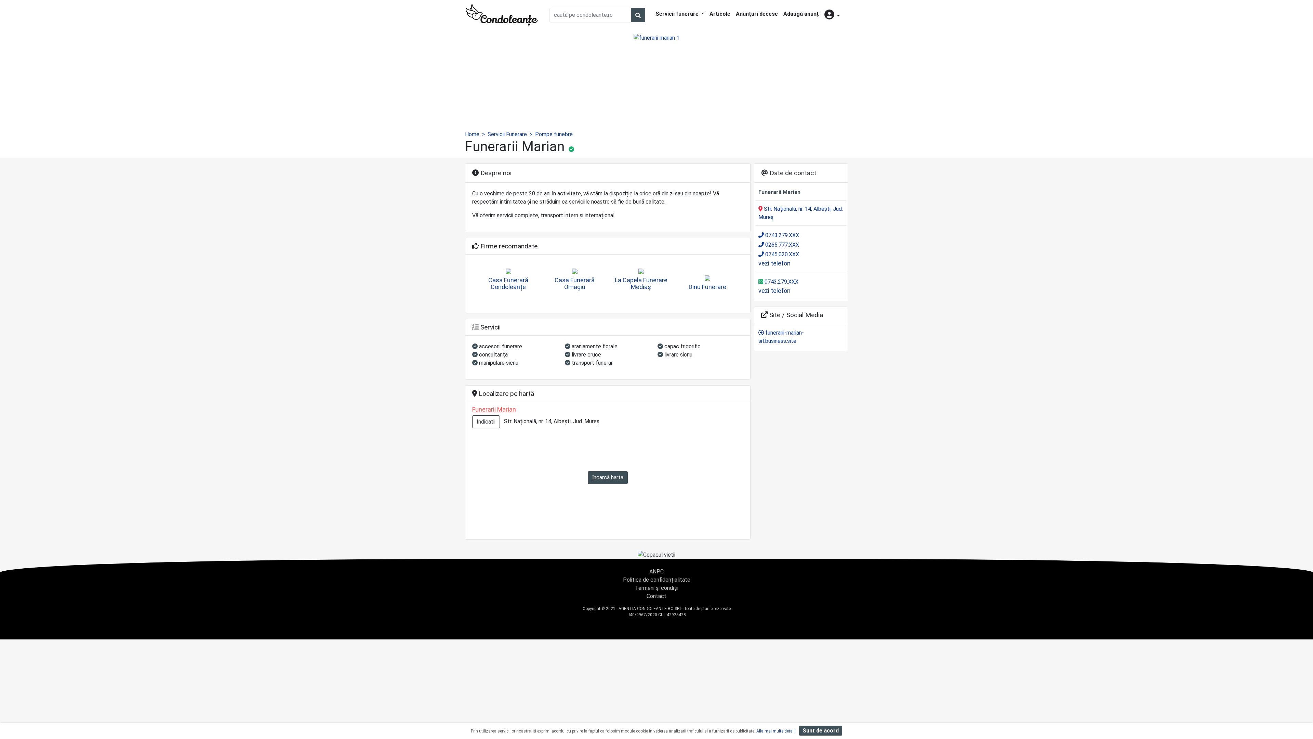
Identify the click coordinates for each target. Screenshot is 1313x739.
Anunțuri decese (757, 14)
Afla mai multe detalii (776, 731)
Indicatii (486, 421)
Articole (719, 14)
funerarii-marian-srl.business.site (781, 336)
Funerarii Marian (494, 409)
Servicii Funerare (507, 134)
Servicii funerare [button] (677, 14)
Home (472, 134)
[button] (832, 15)
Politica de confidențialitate (656, 579)
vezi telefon (774, 263)
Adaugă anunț (801, 14)
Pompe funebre (554, 134)
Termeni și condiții (656, 588)
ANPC (656, 571)
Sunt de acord (821, 730)
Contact (656, 596)
